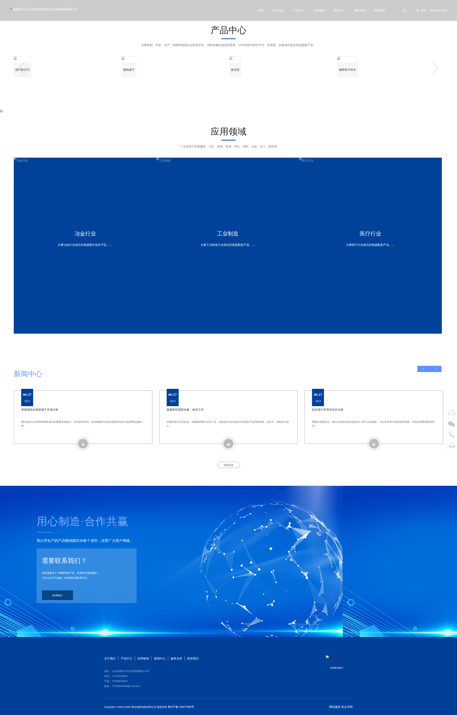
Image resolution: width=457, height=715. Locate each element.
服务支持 (359, 10)
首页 (261, 10)
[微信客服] (451, 423)
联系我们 (380, 10)
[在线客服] (451, 413)
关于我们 (278, 10)
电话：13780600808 (434, 10)
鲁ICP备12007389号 (181, 707)
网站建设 (335, 707)
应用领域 (319, 10)
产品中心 (298, 10)
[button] (21, 68)
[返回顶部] (451, 445)
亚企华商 (347, 707)
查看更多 (228, 465)
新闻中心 (339, 10)
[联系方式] (451, 434)
